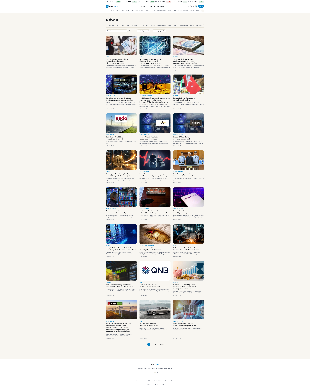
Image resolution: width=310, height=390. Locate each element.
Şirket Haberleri (161, 10)
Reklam (150, 380)
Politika (192, 10)
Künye (137, 380)
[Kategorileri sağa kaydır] (203, 11)
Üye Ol (201, 6)
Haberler (143, 6)
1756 (161, 344)
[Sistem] (196, 6)
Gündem (198, 10)
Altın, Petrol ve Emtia (138, 10)
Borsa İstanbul (126, 10)
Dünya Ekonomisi (183, 10)
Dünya (147, 10)
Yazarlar (149, 6)
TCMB (174, 10)
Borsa (169, 10)
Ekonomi (111, 10)
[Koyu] (194, 6)
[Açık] (191, 6)
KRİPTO (118, 10)
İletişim (143, 380)
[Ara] (188, 6)
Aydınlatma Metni (169, 380)
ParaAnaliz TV (160, 6)
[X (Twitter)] (153, 372)
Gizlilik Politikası (158, 380)
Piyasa (153, 10)
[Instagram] (156, 372)
